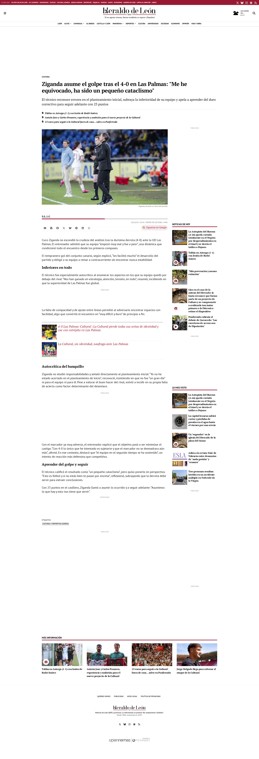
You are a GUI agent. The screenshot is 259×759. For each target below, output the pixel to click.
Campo (110, 2)
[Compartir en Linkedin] (83, 228)
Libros (154, 2)
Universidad (44, 2)
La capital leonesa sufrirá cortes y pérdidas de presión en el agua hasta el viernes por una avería (202, 420)
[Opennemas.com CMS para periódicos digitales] (129, 743)
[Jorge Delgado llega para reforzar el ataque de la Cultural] (197, 654)
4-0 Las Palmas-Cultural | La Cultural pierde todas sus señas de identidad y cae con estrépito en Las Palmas (108, 328)
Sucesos (53, 2)
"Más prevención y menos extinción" (202, 272)
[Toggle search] (254, 13)
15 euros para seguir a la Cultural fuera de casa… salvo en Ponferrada (81, 121)
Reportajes (87, 2)
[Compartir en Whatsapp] (89, 228)
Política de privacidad (151, 696)
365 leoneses (33, 2)
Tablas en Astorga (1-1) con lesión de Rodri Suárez (71, 113)
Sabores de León (129, 2)
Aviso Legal (132, 696)
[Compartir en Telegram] (76, 228)
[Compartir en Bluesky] (70, 228)
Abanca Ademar (76, 2)
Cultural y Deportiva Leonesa (55, 524)
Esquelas (96, 2)
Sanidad (104, 2)
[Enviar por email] (45, 228)
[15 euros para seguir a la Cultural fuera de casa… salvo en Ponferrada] (152, 654)
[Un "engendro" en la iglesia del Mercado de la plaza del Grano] (179, 440)
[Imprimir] (51, 228)
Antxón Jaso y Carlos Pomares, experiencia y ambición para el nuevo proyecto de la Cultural (92, 117)
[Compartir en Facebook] (57, 228)
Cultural (46, 77)
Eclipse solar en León (19, 2)
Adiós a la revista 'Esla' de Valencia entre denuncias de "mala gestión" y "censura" (202, 457)
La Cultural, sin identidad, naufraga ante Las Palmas (93, 344)
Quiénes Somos (103, 696)
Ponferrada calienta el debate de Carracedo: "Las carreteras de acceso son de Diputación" (202, 321)
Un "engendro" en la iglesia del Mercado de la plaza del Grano (202, 437)
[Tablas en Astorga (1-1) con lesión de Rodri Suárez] (179, 258)
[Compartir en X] (64, 228)
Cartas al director (143, 2)
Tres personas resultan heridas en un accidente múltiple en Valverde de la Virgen (201, 476)
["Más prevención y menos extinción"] (179, 276)
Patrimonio (118, 2)
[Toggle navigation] (5, 13)
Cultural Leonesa (63, 2)
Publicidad (119, 696)
